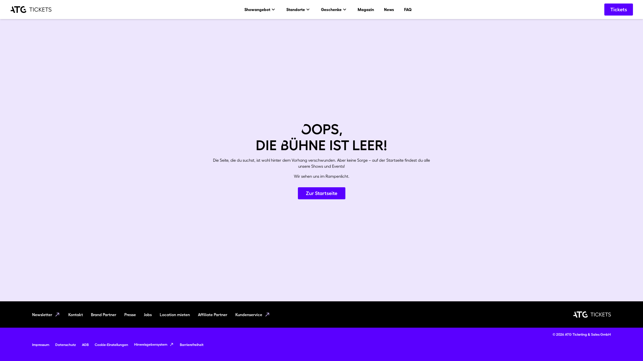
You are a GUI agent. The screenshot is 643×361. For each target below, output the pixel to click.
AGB (85, 345)
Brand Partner (103, 314)
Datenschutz (65, 345)
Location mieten (175, 314)
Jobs (148, 314)
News (389, 9)
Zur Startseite (321, 193)
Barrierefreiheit (191, 345)
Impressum (40, 345)
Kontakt (75, 314)
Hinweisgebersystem (150, 344)
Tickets (618, 9)
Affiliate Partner (212, 314)
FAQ (408, 9)
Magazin (366, 9)
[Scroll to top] (629, 347)
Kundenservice (248, 314)
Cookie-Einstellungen (111, 345)
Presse (130, 314)
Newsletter (42, 314)
